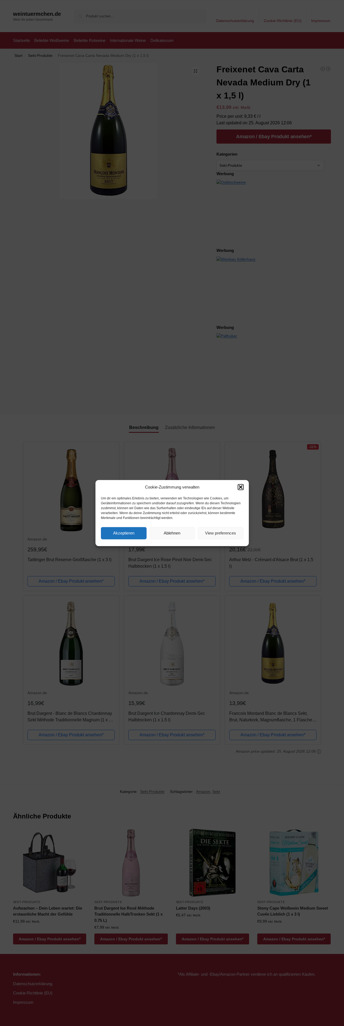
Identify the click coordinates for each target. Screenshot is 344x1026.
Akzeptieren (123, 533)
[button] (240, 487)
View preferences (220, 533)
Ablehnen (172, 533)
